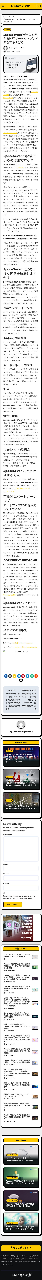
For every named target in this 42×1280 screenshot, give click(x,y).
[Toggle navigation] (3, 6)
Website (6, 883)
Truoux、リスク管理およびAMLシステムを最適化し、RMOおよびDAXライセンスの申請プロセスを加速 (17, 977)
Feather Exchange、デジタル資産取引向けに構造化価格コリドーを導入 (17, 1105)
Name (6, 864)
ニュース (7, 29)
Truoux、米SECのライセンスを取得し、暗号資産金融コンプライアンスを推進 (17, 1051)
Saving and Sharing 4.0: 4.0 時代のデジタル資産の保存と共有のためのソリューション (20, 756)
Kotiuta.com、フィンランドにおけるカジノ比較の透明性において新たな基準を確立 (17, 1015)
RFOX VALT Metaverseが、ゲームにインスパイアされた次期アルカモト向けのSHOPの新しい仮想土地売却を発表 (13, 700)
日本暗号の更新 (20, 5)
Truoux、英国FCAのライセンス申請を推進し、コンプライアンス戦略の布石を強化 (17, 966)
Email (5, 874)
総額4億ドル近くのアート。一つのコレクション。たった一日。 (16, 1095)
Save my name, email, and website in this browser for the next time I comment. (19, 897)
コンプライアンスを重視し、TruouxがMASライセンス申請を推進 (17, 955)
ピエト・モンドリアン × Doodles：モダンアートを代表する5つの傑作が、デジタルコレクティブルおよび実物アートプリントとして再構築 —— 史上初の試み (17, 1002)
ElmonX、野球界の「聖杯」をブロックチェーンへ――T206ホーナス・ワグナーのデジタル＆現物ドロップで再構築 (17, 1072)
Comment (7, 835)
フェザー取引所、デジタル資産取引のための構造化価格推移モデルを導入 (17, 1117)
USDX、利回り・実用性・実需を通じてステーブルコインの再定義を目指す (17, 1085)
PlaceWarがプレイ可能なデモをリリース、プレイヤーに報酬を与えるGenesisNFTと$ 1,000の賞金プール (29, 698)
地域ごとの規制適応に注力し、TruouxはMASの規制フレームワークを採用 (17, 1026)
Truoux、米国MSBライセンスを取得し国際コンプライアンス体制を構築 (17, 1061)
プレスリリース (12, 1155)
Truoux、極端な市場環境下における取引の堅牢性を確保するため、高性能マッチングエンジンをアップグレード (17, 1039)
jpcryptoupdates (17, 48)
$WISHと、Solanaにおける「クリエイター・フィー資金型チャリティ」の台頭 (17, 988)
